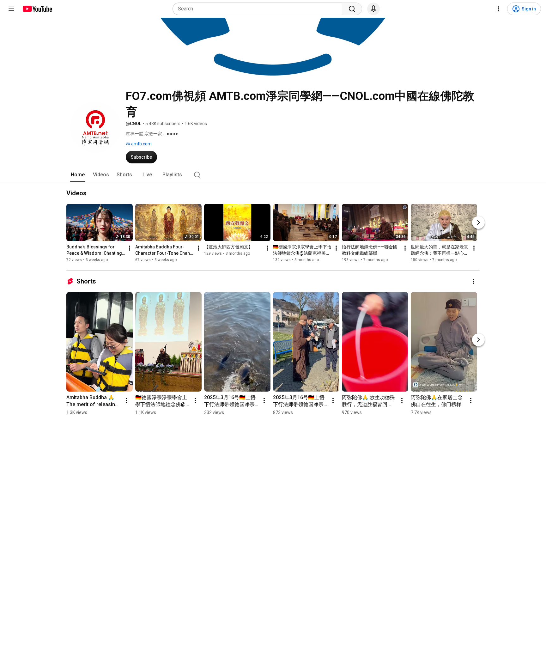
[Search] (352, 9)
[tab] (77, 174)
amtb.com (141, 143)
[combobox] (259, 9)
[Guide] (11, 9)
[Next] (478, 222)
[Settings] (498, 9)
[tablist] (273, 174)
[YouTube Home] (37, 9)
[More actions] (129, 248)
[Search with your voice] (373, 9)
